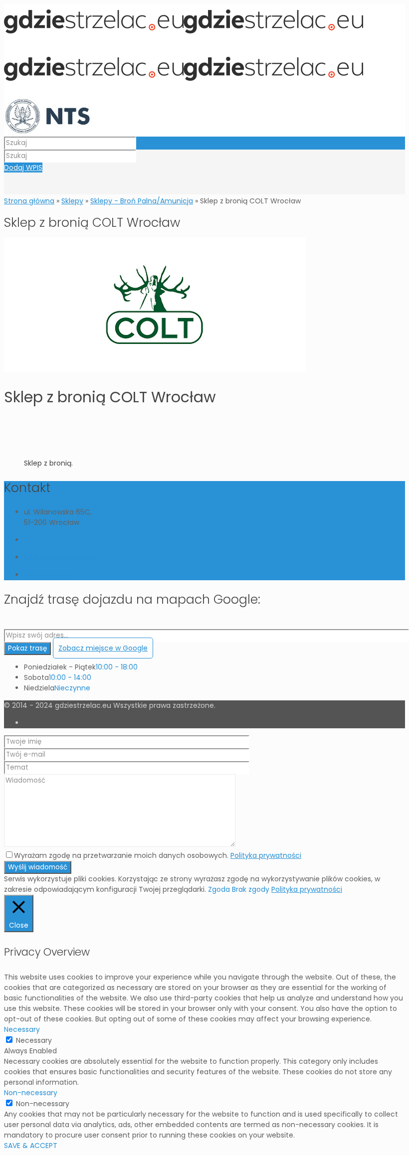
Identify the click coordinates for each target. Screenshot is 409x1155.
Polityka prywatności (265, 855)
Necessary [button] (22, 1029)
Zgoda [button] (219, 889)
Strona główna (29, 201)
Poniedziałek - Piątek (60, 667)
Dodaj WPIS (23, 167)
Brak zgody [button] (250, 889)
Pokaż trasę (27, 648)
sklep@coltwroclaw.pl (61, 557)
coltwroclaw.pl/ (50, 575)
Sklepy (72, 201)
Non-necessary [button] (30, 1093)
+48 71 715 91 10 (50, 540)
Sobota (36, 677)
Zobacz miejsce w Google (103, 648)
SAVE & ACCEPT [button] (30, 1146)
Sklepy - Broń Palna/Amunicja (141, 201)
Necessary (34, 1040)
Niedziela (39, 688)
